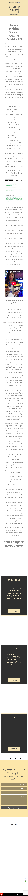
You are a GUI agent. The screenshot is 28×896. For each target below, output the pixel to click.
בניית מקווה (14, 648)
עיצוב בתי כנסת (21, 861)
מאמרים (23, 843)
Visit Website (10, 233)
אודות (23, 838)
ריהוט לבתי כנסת (21, 853)
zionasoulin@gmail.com (19, 879)
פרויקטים (22, 840)
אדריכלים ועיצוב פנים (20, 866)
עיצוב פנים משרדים (20, 856)
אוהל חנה (14, 717)
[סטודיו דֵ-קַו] (14, 10)
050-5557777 (13, 3)
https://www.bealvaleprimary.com (13, 322)
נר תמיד (23, 858)
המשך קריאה (14, 611)
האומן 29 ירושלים (21, 881)
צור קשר (23, 845)
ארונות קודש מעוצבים (14, 581)
